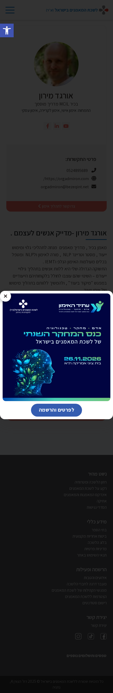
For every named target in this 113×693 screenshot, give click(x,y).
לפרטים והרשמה (52, 409)
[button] (7, 30)
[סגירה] (5, 296)
